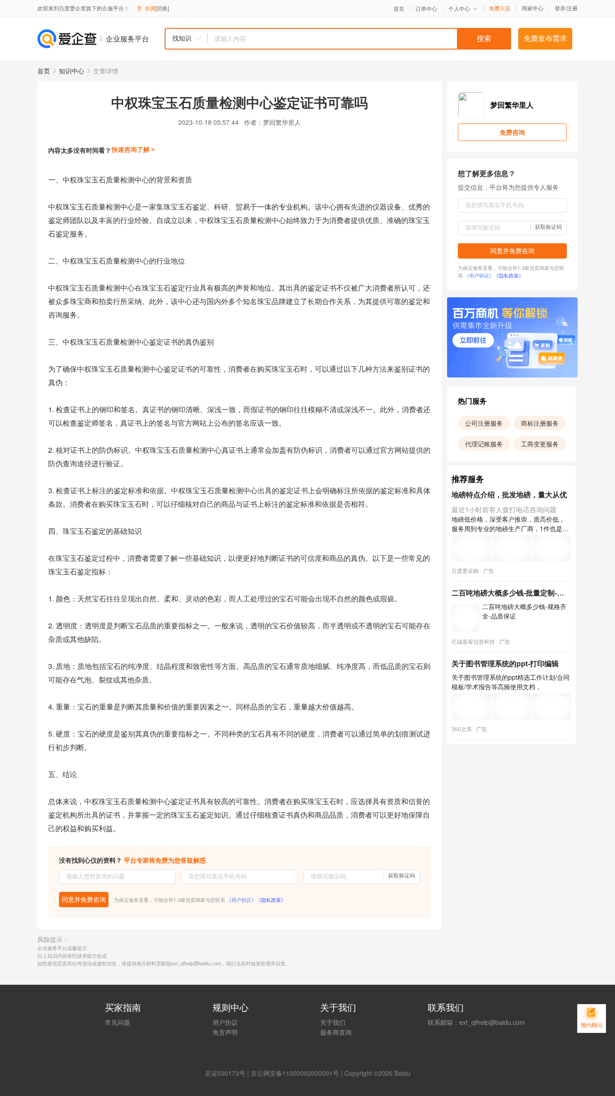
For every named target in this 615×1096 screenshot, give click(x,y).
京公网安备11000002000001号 (295, 1073)
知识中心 (71, 71)
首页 (398, 8)
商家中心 (532, 8)
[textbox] (359, 39)
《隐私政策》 (271, 899)
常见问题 (117, 1022)
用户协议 (225, 1022)
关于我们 (332, 1022)
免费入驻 (500, 8)
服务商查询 (336, 1032)
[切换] (162, 8)
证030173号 (228, 1073)
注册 (572, 8)
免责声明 (225, 1032)
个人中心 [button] (459, 8)
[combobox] (337, 39)
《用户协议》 (241, 899)
